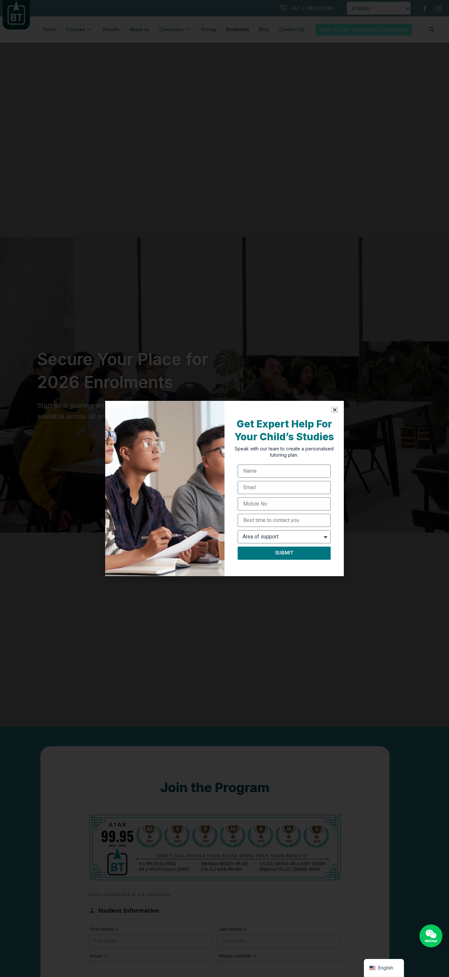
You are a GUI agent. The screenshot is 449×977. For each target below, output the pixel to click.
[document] (224, 488)
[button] (334, 409)
